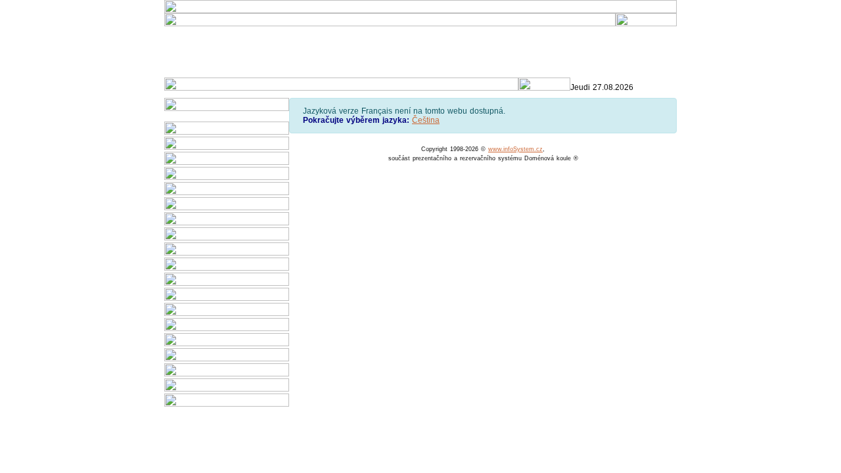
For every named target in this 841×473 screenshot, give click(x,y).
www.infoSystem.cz (515, 149)
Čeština (426, 120)
